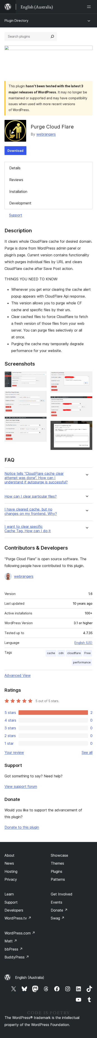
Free (87, 653)
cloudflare (74, 653)
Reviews (16, 179)
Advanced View (18, 675)
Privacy (11, 879)
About (9, 855)
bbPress (14, 949)
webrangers (46, 134)
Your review (14, 752)
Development (20, 203)
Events (56, 902)
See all (87, 752)
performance (82, 662)
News (9, 863)
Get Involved (61, 894)
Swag (58, 918)
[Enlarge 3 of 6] (40, 422)
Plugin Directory (16, 20)
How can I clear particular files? (31, 496)
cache (51, 653)
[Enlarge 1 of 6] (40, 377)
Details (15, 168)
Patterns (58, 879)
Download (15, 151)
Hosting (11, 871)
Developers (14, 910)
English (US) (83, 643)
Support (15, 215)
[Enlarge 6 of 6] (86, 426)
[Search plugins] (52, 36)
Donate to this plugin (22, 827)
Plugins (56, 871)
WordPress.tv (18, 918)
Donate (59, 910)
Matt (11, 941)
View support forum (21, 786)
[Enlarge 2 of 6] (40, 397)
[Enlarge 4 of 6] (86, 377)
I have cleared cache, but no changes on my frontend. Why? (31, 511)
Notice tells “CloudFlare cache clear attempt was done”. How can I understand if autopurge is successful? (36, 477)
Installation (18, 191)
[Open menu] (90, 7)
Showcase (59, 855)
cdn (61, 653)
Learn (9, 894)
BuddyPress (17, 957)
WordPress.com (20, 933)
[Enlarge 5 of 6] (86, 402)
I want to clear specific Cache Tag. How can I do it (28, 528)
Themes (57, 863)
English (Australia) (29, 977)
